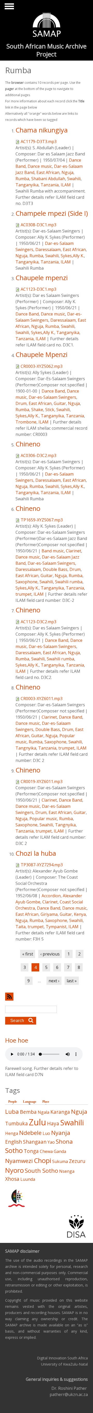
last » (72, 981)
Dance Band (27, 314)
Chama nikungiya (42, 130)
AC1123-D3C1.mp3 (38, 289)
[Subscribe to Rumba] (46, 997)
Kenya (80, 914)
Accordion (51, 896)
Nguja (67, 172)
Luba (12, 1112)
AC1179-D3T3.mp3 (39, 141)
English (13, 1141)
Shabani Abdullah (48, 178)
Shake (37, 409)
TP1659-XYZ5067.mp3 (42, 520)
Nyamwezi (19, 1161)
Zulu (37, 1122)
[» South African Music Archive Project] (46, 25)
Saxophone (26, 582)
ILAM (66, 185)
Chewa (46, 1151)
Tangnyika (26, 748)
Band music (53, 551)
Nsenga (66, 1171)
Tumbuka (16, 1123)
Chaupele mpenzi (42, 277)
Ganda (60, 1151)
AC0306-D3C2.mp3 (38, 455)
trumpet (24, 594)
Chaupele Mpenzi (41, 354)
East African (47, 172)
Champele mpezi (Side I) (52, 213)
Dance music (40, 166)
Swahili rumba (68, 582)
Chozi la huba (36, 853)
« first (27, 954)
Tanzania (50, 185)
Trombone (26, 422)
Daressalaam (48, 249)
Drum (21, 403)
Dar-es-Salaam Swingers (52, 397)
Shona (64, 1141)
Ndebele (30, 1133)
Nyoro (14, 1170)
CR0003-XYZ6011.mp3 (42, 698)
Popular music (43, 818)
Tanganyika (27, 185)
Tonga (31, 1151)
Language (31, 1101)
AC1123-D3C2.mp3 (38, 622)
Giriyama (49, 914)
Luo (46, 1133)
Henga (11, 1133)
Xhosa (12, 1178)
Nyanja (60, 1133)
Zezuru (77, 1161)
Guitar (60, 403)
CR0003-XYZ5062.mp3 (42, 366)
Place (45, 1101)
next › (54, 981)
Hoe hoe (16, 1040)
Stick (49, 409)
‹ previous (50, 954)
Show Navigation (8, 7)
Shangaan (35, 1141)
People (12, 1101)
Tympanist (56, 926)
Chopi (42, 1160)
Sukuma (60, 1161)
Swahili (74, 178)
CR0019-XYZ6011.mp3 (42, 781)
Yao (51, 1142)
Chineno (28, 443)
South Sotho (41, 1171)
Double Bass (55, 569)
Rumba (22, 178)
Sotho (14, 1150)
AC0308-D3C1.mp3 (38, 225)
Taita (21, 926)
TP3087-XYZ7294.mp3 (42, 865)
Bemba (28, 1111)
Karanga (60, 1111)
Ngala (43, 1112)
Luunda (27, 1179)
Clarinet (73, 551)
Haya (53, 1123)
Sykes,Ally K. (72, 256)
